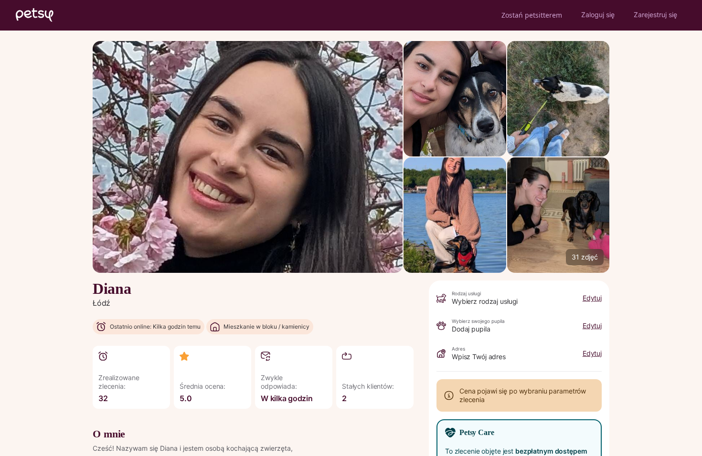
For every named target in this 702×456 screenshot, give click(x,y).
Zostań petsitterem (531, 15)
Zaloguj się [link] (598, 14)
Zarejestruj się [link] (655, 14)
